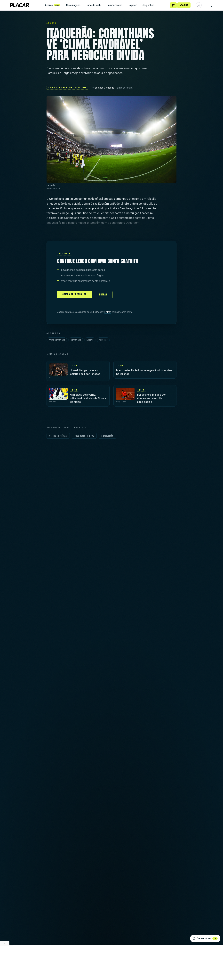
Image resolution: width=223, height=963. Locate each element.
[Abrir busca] (210, 5)
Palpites (132, 5)
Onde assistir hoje (84, 435)
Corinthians (76, 340)
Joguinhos (148, 5)
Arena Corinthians (57, 340)
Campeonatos (114, 5)
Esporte (90, 340)
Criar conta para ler (74, 294)
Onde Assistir (93, 5)
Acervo (52, 5)
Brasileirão (107, 435)
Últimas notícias (58, 435)
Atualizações (73, 5)
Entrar (103, 294)
